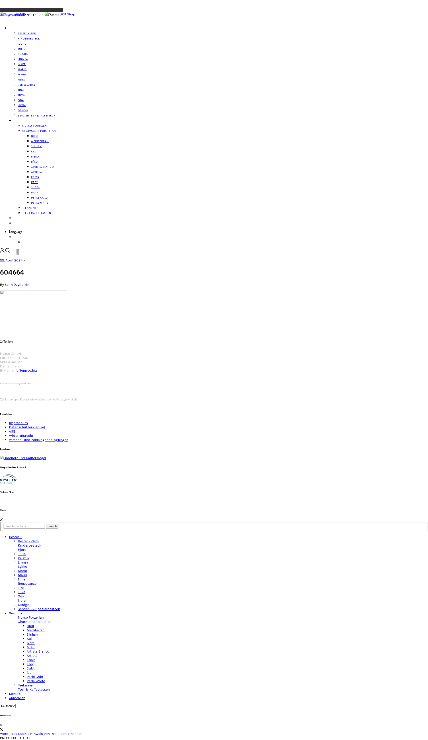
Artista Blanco (42, 167)
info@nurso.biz (14, 14)
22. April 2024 (11, 260)
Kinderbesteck (29, 38)
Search (52, 526)
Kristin (23, 558)
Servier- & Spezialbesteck (37, 115)
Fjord (22, 549)
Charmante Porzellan (39, 131)
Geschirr (20, 120)
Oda (21, 596)
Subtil (32, 668)
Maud (22, 575)
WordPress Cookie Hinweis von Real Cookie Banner (41, 734)
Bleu (30, 626)
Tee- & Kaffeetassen (36, 213)
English (28, 242)
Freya (31, 660)
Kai (29, 638)
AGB (12, 431)
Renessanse (26, 85)
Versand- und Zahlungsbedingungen (38, 440)
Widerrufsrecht (21, 435)
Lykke (22, 566)
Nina (21, 579)
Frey (30, 664)
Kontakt (15, 694)
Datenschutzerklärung (27, 427)
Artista (32, 655)
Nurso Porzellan (31, 617)
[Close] (1, 520)
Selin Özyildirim (18, 284)
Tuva (21, 592)
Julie (22, 554)
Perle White (39, 203)
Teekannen (26, 685)
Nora (22, 600)
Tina (21, 588)
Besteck (15, 28)
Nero (31, 643)
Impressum (18, 423)
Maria (22, 571)
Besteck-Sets (28, 541)
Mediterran (36, 630)
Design (23, 605)
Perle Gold (35, 677)
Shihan (36, 146)
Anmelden (21, 223)
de (15, 237)
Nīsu (31, 647)
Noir (30, 672)
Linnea (23, 562)
